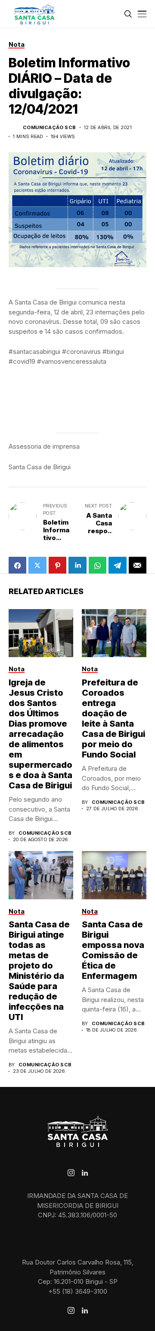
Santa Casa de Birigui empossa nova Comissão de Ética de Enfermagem (113, 950)
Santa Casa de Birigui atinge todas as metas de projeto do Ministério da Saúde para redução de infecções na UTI (39, 970)
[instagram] (71, 1172)
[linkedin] (85, 1173)
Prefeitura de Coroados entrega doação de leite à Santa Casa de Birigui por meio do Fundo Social (113, 718)
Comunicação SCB (49, 127)
